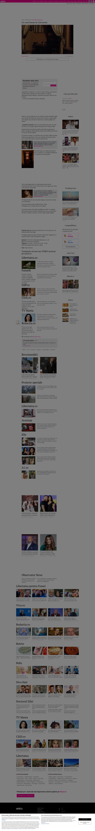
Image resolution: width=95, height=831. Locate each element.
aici (28, 825)
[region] (47, 822)
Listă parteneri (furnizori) (45, 823)
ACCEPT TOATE (84, 819)
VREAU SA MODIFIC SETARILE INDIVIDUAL (84, 823)
